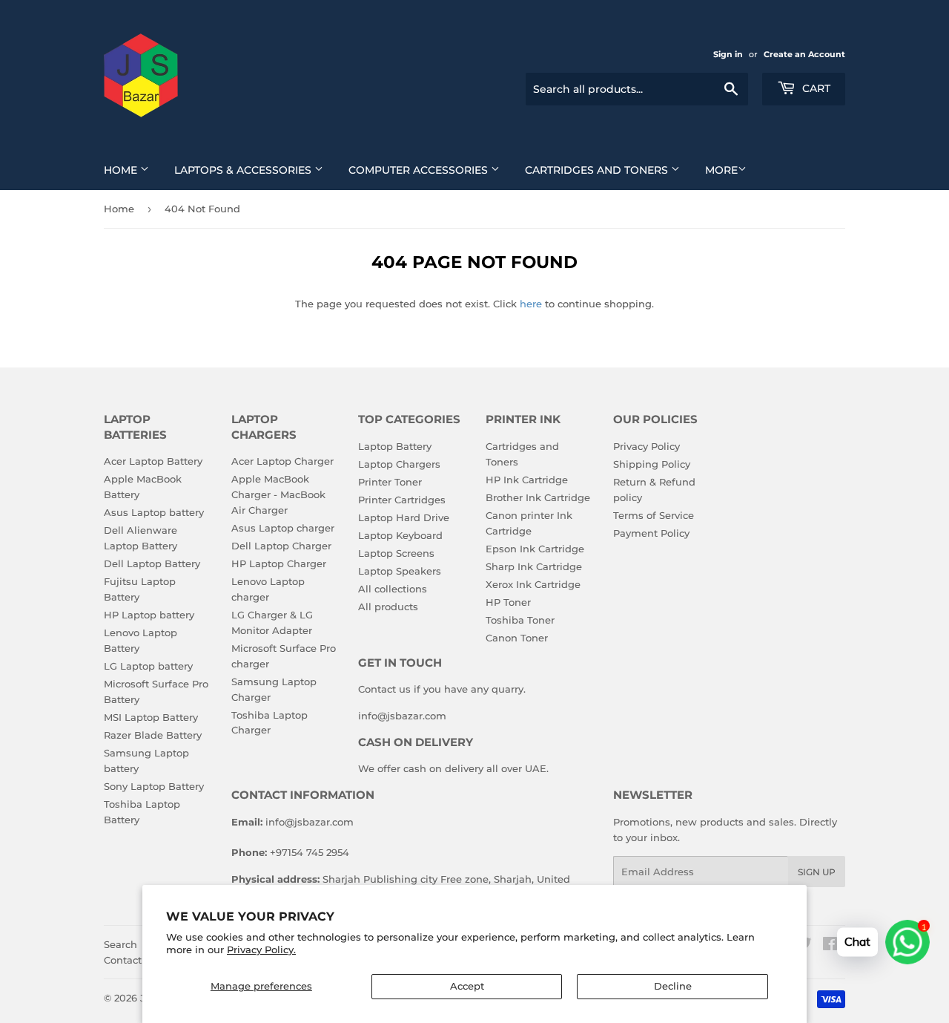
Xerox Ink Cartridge (533, 584)
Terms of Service (653, 515)
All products (388, 606)
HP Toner (508, 602)
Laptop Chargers (399, 464)
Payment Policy (651, 533)
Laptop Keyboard (400, 535)
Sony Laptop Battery (154, 786)
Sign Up (817, 871)
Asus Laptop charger (282, 528)
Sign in (728, 54)
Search (120, 944)
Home (122, 170)
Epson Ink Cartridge (535, 549)
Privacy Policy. (261, 949)
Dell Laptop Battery (152, 563)
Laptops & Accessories (244, 170)
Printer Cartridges (402, 500)
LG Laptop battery (148, 666)
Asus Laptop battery (154, 512)
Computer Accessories (419, 170)
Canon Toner (517, 638)
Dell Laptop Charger (281, 546)
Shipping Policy (651, 464)
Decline (673, 986)
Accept (467, 986)
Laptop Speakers (399, 571)
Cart (814, 88)
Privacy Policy (646, 446)
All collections (392, 589)
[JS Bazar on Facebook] (830, 946)
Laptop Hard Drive (403, 517)
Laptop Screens (396, 553)
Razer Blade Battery (153, 735)
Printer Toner (390, 482)
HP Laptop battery (149, 615)
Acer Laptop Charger (282, 461)
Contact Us (130, 960)
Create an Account (804, 54)
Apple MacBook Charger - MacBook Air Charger (278, 494)
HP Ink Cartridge (527, 480)
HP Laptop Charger (278, 563)
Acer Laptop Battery (153, 461)
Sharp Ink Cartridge (534, 566)
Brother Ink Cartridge (538, 497)
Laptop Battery (394, 446)
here (531, 304)
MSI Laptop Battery (151, 717)
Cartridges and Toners (598, 170)
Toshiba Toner (520, 620)
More (721, 170)
